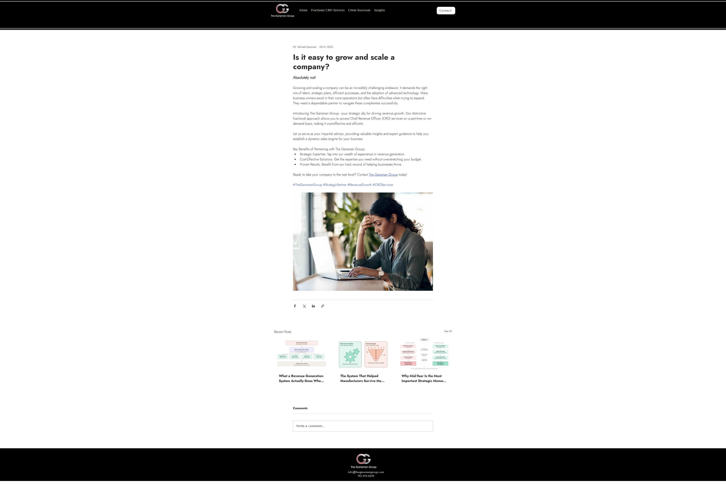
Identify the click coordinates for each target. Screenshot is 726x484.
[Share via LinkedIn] (313, 306)
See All (448, 331)
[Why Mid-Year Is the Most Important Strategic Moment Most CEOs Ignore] (424, 353)
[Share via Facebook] (295, 306)
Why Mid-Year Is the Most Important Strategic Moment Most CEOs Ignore (424, 378)
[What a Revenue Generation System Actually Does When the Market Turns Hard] (301, 353)
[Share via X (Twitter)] (304, 306)
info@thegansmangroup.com (366, 472)
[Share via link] (322, 306)
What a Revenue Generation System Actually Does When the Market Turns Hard (301, 378)
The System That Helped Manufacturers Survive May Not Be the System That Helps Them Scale (361, 378)
